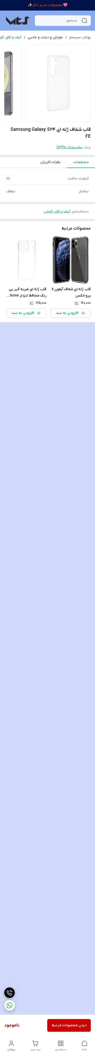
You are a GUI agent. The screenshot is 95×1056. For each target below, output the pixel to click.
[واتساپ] (9, 1005)
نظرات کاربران (50, 162)
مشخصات (81, 162)
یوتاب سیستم (80, 37)
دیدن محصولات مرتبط (69, 1025)
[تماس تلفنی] (9, 992)
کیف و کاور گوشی (57, 211)
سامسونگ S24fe (69, 147)
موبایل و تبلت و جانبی (45, 37)
